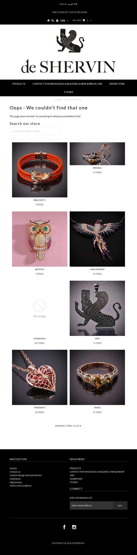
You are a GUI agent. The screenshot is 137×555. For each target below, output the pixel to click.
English (63, 4)
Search (13, 468)
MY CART (80, 20)
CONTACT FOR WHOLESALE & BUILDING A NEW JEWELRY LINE (67, 83)
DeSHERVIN (78, 543)
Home (58, 99)
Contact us (15, 471)
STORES (68, 92)
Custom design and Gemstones (26, 475)
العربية (70, 4)
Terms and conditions (21, 485)
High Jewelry (16, 482)
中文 (76, 4)
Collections (15, 478)
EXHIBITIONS (117, 83)
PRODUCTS (18, 83)
